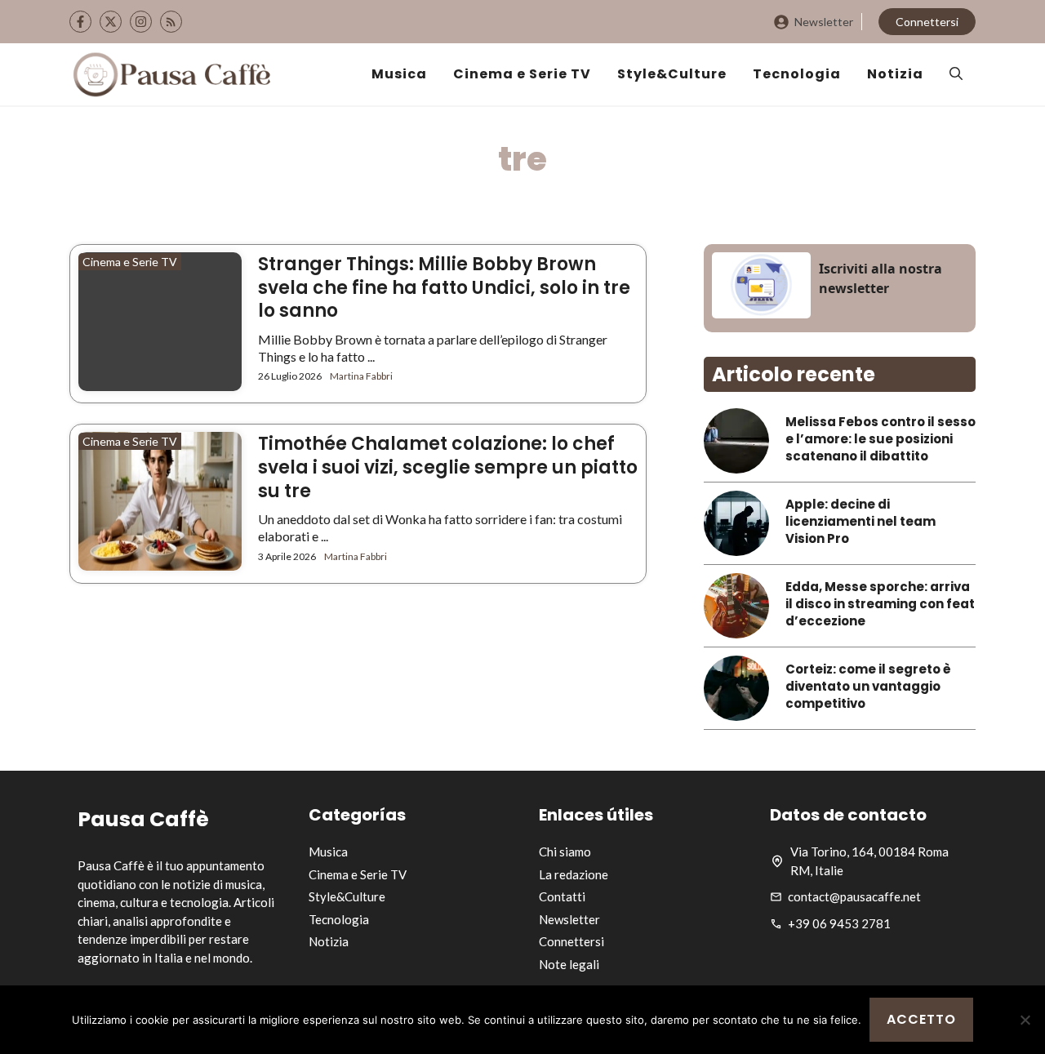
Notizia (895, 73)
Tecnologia (797, 73)
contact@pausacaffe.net (854, 896)
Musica (399, 73)
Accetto (921, 1019)
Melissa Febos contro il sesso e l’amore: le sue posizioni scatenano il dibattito (880, 439)
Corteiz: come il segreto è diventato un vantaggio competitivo (868, 686)
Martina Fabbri (361, 376)
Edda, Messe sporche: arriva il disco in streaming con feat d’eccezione (880, 603)
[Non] (1024, 1020)
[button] (956, 74)
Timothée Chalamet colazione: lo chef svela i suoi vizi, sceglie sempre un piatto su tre (448, 467)
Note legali (569, 964)
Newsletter (823, 22)
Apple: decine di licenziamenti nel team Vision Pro (860, 521)
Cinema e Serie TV (522, 73)
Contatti (562, 896)
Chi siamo (565, 851)
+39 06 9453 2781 (839, 923)
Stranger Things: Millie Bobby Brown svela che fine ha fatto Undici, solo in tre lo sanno (444, 287)
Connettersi (927, 22)
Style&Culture (672, 73)
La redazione (573, 874)
